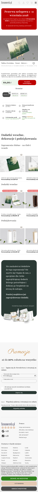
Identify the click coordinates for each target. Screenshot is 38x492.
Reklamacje (23, 437)
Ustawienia (19, 483)
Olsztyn (3, 463)
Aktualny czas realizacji (26, 430)
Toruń (3, 460)
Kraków (15, 447)
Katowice (16, 455)
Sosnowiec (28, 458)
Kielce (15, 460)
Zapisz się (19, 392)
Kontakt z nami (23, 432)
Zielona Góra (17, 463)
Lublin (27, 453)
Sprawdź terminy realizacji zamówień (19, 25)
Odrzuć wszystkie (19, 489)
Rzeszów (28, 460)
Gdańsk (27, 450)
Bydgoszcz (16, 453)
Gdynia (27, 455)
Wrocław (4, 450)
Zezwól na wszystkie (19, 478)
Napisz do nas (22, 273)
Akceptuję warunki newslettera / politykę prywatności (17, 388)
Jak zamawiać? (23, 435)
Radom (15, 458)
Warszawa (4, 447)
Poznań (15, 450)
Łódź (26, 447)
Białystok (4, 455)
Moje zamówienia (24, 427)
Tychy (27, 463)
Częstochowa (5, 458)
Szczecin (4, 453)
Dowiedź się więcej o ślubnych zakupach (23, 306)
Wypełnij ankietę (19, 408)
